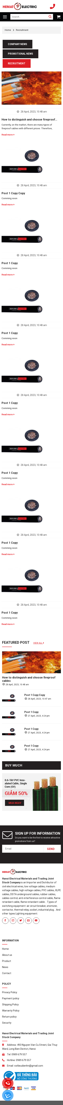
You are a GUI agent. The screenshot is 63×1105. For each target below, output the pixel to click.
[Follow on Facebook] (5, 920)
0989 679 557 (53, 6)
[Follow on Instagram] (13, 920)
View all (38, 643)
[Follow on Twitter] (21, 920)
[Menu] (5, 16)
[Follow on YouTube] (36, 920)
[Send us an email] (28, 920)
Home (8, 30)
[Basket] (58, 17)
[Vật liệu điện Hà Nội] (20, 6)
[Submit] (50, 17)
